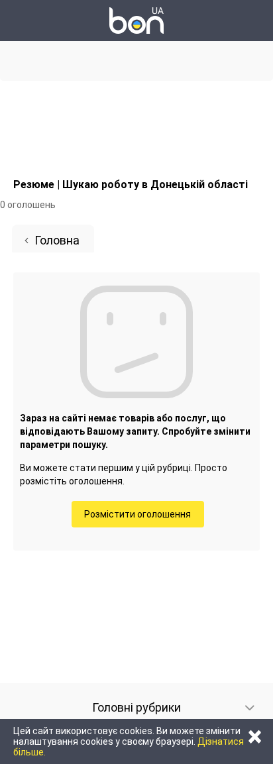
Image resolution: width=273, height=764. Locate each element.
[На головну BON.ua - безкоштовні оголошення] (136, 20)
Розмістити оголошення (137, 514)
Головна (57, 240)
